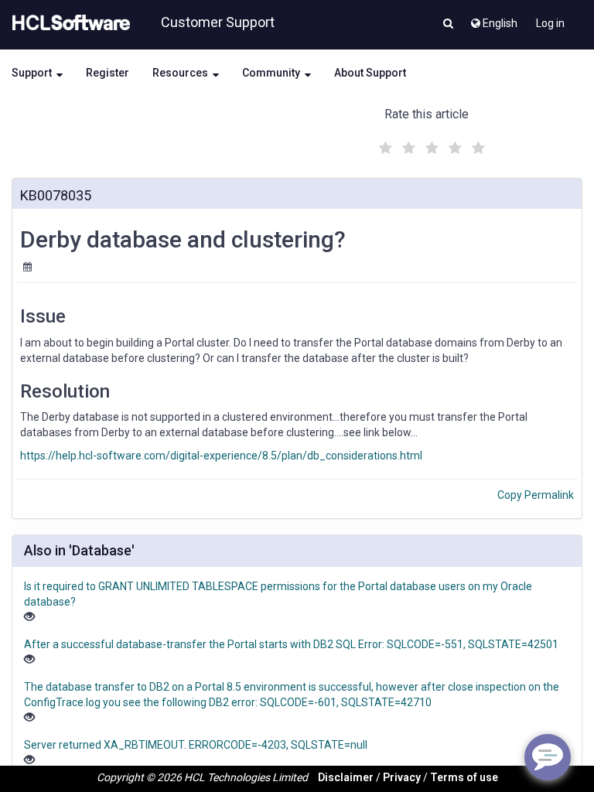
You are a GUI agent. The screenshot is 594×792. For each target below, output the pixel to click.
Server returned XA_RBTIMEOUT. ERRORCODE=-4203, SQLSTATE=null (195, 745)
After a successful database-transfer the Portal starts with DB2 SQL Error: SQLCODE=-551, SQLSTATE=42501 (291, 644)
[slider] (430, 146)
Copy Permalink (535, 495)
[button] (448, 24)
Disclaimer (346, 777)
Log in (550, 23)
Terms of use (464, 777)
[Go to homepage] (68, 23)
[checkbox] (383, 144)
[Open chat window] (547, 757)
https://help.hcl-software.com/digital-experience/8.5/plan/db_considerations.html (221, 455)
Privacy (402, 777)
